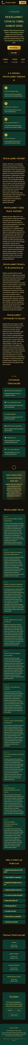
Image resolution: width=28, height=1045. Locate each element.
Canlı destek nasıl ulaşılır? (11, 922)
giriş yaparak (18, 141)
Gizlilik (11, 1038)
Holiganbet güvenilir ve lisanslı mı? (13, 890)
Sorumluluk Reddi (16, 1038)
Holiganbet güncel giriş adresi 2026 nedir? (13, 871)
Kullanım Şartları (6, 1038)
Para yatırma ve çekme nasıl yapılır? (14, 895)
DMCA (21, 1038)
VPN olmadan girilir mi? (10, 906)
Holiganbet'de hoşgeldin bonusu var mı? (13, 883)
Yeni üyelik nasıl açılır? (10, 911)
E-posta (18, 1010)
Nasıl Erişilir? (14, 53)
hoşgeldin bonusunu (9, 127)
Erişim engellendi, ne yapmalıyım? (13, 877)
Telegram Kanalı (14, 1015)
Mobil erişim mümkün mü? (11, 900)
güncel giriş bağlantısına (17, 94)
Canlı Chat (10, 1010)
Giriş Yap (23, 2)
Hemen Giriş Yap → (14, 48)
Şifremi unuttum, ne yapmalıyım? (13, 916)
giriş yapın (15, 110)
